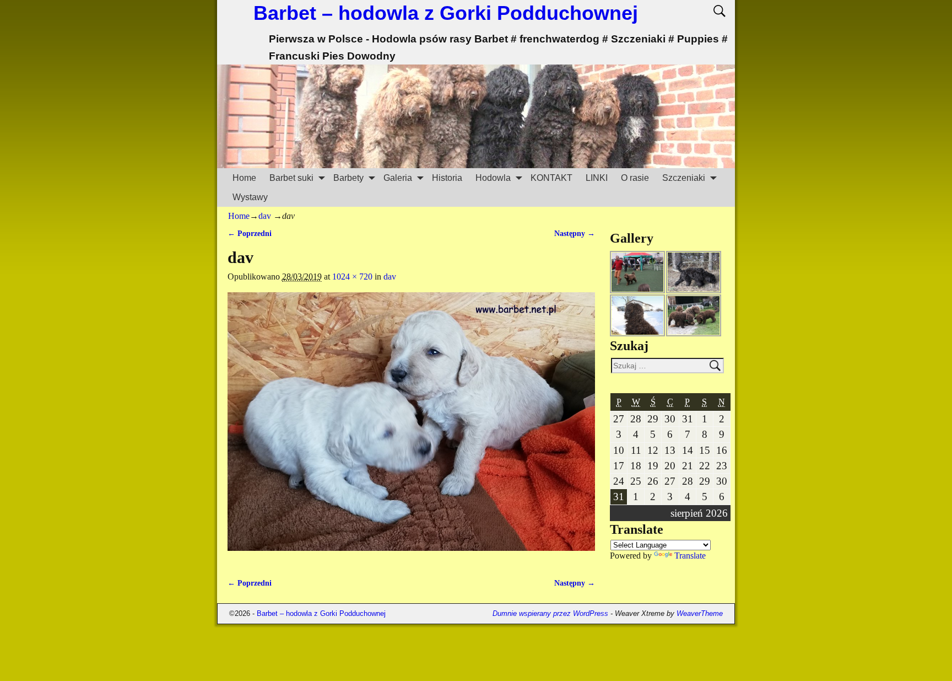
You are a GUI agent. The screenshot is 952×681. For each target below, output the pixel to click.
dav (264, 216)
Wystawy (250, 197)
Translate (690, 555)
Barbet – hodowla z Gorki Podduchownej (445, 13)
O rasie (635, 178)
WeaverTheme (700, 613)
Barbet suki (291, 178)
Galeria (397, 178)
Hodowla (493, 178)
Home (244, 178)
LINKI (597, 178)
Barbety (348, 178)
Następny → (574, 233)
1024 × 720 (352, 276)
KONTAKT (551, 178)
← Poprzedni (250, 233)
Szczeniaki (683, 178)
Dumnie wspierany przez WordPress (550, 613)
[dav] (411, 428)
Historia (447, 178)
